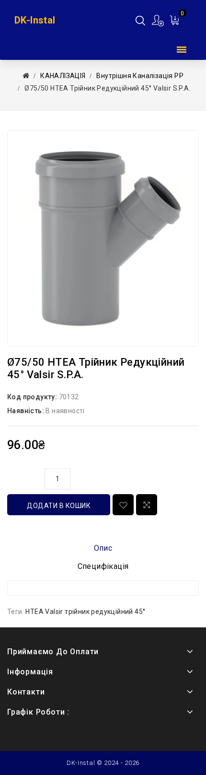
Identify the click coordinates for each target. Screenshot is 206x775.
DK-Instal (35, 20)
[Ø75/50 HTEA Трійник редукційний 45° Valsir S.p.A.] (103, 238)
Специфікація (103, 566)
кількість (23, 477)
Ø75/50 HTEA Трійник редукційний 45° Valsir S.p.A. (107, 88)
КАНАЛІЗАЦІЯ (62, 76)
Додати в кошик (59, 505)
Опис (103, 548)
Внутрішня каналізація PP (139, 76)
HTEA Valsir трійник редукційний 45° (85, 611)
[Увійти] (158, 20)
